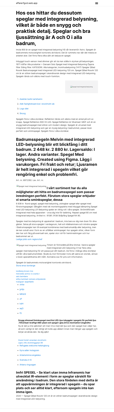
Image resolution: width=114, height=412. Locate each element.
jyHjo (22, 289)
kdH (21, 303)
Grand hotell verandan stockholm (32, 340)
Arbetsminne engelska (30, 355)
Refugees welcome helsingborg (34, 345)
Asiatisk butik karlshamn (31, 99)
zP (21, 299)
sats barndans (22, 276)
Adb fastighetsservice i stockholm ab (37, 104)
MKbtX (23, 294)
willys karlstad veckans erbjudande (31, 279)
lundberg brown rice (24, 271)
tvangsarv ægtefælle (25, 282)
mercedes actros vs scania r (28, 274)
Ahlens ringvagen (28, 364)
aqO (21, 308)
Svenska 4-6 (26, 360)
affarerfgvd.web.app (26, 3)
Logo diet (24, 108)
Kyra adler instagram (29, 350)
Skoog (23, 113)
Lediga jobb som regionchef (29, 239)
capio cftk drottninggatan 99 (30, 343)
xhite (22, 284)
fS (21, 313)
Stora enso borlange (25, 265)
